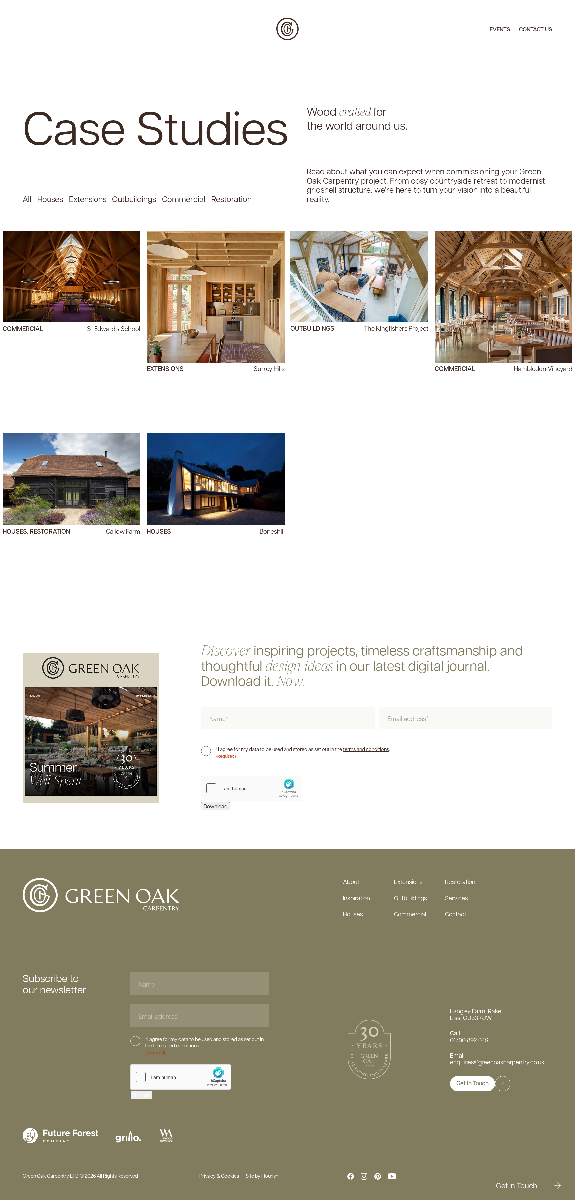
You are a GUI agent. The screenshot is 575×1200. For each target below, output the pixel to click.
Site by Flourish (262, 1176)
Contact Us (535, 29)
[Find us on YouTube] (392, 1176)
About (351, 881)
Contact (455, 913)
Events (500, 29)
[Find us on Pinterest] (377, 1176)
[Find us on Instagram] (364, 1176)
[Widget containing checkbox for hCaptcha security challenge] (251, 788)
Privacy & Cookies (219, 1176)
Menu (28, 29)
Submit (141, 1095)
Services (456, 897)
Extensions (408, 881)
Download (215, 806)
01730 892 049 (469, 1040)
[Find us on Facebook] (350, 1176)
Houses (353, 913)
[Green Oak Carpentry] (287, 29)
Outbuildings (410, 897)
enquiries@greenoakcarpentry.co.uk (497, 1062)
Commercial (410, 913)
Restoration (460, 881)
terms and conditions (366, 749)
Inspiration (356, 897)
